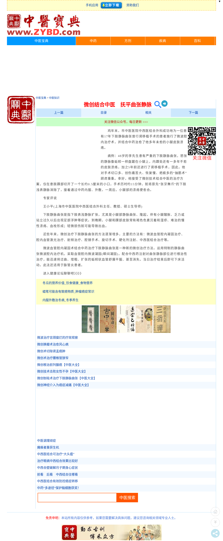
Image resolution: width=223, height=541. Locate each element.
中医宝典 (41, 41)
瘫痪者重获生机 (48, 447)
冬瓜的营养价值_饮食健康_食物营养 (68, 283)
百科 (197, 41)
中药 (93, 41)
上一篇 (58, 112)
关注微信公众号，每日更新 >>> (126, 122)
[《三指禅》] (162, 332)
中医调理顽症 (46, 440)
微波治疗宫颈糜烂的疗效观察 (57, 337)
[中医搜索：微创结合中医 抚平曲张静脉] (156, 104)
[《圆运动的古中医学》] (108, 332)
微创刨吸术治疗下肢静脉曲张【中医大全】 (67, 378)
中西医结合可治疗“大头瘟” (55, 454)
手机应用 (93, 5)
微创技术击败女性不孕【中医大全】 (62, 371)
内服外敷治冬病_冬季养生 (61, 300)
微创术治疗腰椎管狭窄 (52, 358)
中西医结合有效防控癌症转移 (57, 481)
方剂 (127, 41)
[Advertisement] (111, 71)
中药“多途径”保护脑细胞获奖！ (59, 488)
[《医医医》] (90, 332)
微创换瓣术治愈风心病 (52, 344)
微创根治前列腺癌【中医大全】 (59, 365)
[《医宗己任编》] (126, 332)
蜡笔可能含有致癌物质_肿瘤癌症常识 (68, 291)
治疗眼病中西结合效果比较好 (57, 461)
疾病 (162, 41)
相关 (148, 112)
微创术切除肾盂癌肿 (51, 351)
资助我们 (132, 5)
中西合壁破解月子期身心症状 (57, 467)
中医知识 (54, 97)
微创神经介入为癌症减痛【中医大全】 (63, 385)
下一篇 (193, 112)
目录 (104, 112)
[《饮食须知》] (144, 332)
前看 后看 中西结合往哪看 (57, 474)
